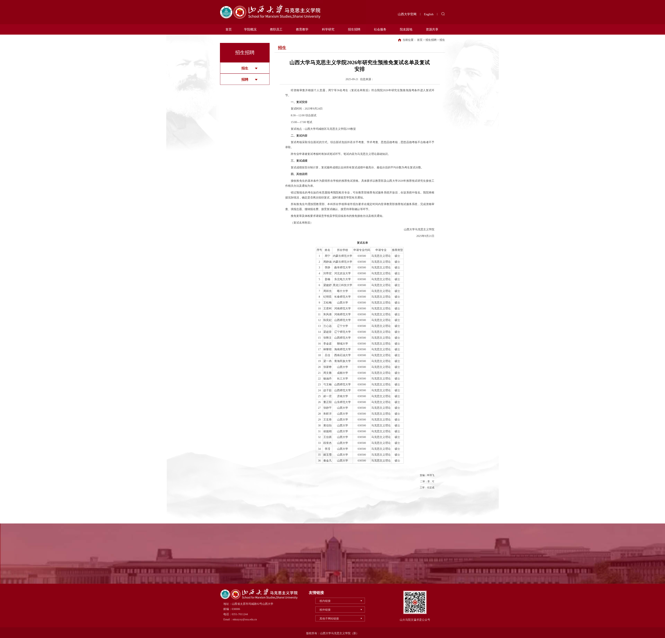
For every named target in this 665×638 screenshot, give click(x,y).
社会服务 (380, 29)
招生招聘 (354, 29)
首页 (228, 29)
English (428, 14)
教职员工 (276, 29)
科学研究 (328, 29)
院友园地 (406, 29)
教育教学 (302, 29)
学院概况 (250, 29)
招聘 (244, 79)
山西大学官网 (407, 14)
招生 (244, 68)
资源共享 (432, 29)
